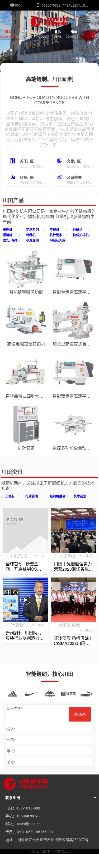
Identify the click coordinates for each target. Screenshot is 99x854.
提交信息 (80, 714)
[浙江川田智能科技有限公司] (49, 26)
